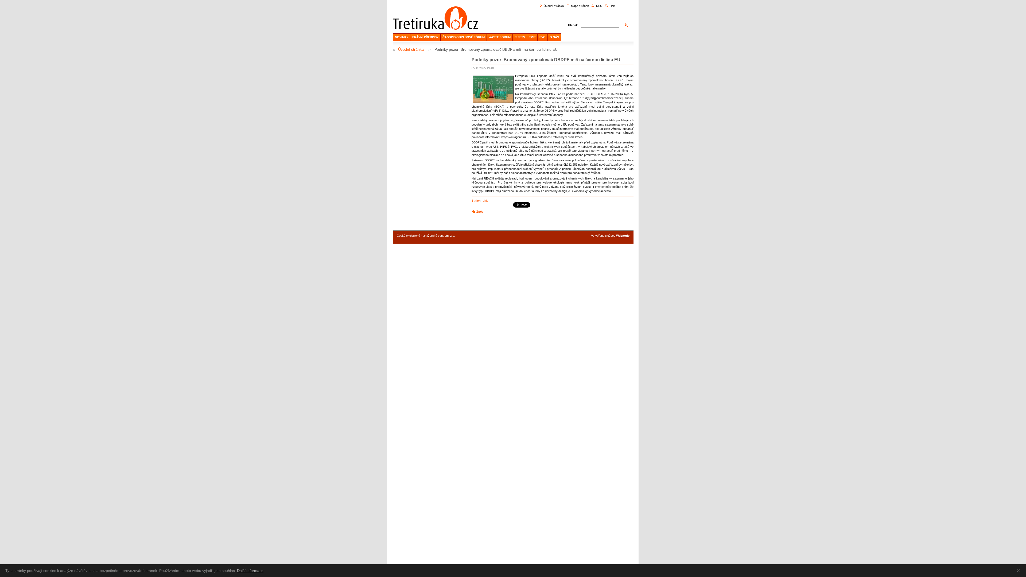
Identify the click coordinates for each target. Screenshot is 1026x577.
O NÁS (554, 37)
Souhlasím (1020, 570)
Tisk (612, 5)
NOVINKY (401, 37)
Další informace (250, 570)
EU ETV (520, 37)
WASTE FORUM (500, 37)
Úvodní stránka (554, 5)
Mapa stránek (580, 5)
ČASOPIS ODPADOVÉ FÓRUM (463, 37)
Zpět (479, 211)
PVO (542, 37)
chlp (485, 200)
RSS (599, 5)
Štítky (476, 200)
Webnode (622, 235)
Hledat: (573, 25)
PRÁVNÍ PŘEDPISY (425, 37)
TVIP (532, 37)
